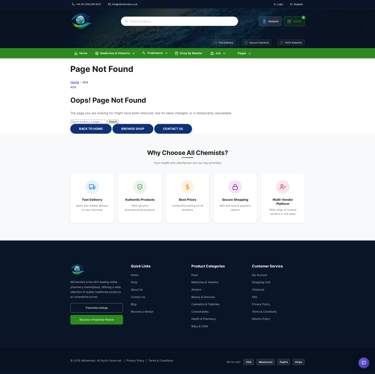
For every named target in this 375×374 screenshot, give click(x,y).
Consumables (200, 311)
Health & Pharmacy (203, 318)
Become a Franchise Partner (96, 319)
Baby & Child (199, 326)
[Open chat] (364, 363)
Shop (134, 282)
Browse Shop (133, 129)
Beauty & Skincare (203, 297)
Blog (134, 304)
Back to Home (91, 129)
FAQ (254, 297)
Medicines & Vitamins (115, 53)
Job (218, 53)
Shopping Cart (261, 282)
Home (83, 53)
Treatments (155, 53)
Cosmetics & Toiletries (205, 304)
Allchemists (88, 360)
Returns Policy (261, 318)
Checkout (258, 289)
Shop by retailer (191, 53)
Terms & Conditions (264, 311)
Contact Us (173, 129)
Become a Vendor (142, 311)
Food (194, 275)
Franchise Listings (97, 307)
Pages (242, 53)
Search (113, 121)
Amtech (196, 289)
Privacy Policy (261, 304)
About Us (137, 289)
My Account (259, 275)
